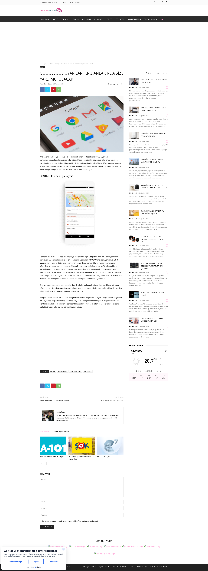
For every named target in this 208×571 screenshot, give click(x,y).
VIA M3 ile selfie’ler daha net (112, 401)
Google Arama (62, 371)
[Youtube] (166, 2)
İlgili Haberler (44, 432)
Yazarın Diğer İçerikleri (60, 432)
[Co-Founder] (152, 546)
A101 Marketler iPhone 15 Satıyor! (52, 456)
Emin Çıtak (48, 84)
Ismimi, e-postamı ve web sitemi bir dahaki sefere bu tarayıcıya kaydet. (70, 521)
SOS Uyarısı (87, 371)
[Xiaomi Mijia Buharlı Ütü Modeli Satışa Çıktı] (134, 213)
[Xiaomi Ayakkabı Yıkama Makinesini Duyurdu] (134, 161)
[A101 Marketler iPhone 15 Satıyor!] (53, 446)
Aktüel (51, 64)
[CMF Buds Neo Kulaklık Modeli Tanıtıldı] (134, 320)
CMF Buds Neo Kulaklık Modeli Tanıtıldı (152, 319)
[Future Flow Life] (104, 553)
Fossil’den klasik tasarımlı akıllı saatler (54, 401)
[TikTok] (159, 2)
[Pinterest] (53, 89)
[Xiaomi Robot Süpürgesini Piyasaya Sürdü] (134, 135)
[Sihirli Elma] (77, 546)
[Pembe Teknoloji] (132, 546)
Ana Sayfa (43, 64)
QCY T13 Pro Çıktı (103, 456)
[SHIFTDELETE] (58, 546)
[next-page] (45, 463)
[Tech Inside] (112, 546)
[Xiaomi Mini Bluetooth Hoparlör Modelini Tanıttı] (134, 187)
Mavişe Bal (133, 87)
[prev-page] (41, 463)
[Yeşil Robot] (95, 546)
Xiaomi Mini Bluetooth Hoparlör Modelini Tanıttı (154, 186)
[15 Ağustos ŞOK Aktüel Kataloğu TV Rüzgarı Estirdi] (81, 446)
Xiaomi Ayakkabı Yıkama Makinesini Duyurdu (152, 160)
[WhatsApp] (58, 89)
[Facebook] (151, 2)
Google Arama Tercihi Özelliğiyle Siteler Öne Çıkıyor (152, 266)
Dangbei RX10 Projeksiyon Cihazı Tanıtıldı (153, 109)
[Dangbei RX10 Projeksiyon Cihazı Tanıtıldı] (134, 110)
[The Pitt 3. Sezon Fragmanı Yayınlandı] (134, 81)
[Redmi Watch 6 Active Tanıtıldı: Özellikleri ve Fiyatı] (134, 238)
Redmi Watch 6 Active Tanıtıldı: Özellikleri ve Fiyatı (152, 239)
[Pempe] (104, 10)
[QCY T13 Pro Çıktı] (110, 446)
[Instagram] (155, 2)
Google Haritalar (75, 371)
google (52, 371)
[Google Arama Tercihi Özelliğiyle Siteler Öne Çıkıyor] (134, 265)
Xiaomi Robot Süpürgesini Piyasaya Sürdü (153, 134)
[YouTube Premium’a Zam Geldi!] (134, 294)
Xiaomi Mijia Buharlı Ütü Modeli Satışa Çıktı (152, 212)
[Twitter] (162, 2)
